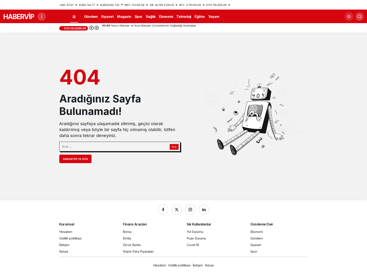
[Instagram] (190, 209)
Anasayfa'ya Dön (75, 159)
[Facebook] (163, 209)
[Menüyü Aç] (41, 16)
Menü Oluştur (299, 5)
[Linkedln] (204, 209)
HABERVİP (18, 17)
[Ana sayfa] (74, 16)
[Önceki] (91, 28)
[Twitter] (177, 209)
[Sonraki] (96, 28)
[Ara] (359, 16)
